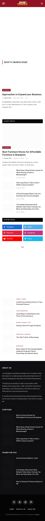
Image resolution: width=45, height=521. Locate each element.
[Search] (42, 3)
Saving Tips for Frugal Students (28, 325)
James (37, 514)
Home (12, 509)
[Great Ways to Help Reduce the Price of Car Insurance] (8, 314)
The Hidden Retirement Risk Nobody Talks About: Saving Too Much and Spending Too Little (28, 207)
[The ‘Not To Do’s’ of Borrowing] (8, 337)
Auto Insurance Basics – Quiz (27, 458)
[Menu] (3, 3)
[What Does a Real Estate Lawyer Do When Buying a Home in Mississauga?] (8, 173)
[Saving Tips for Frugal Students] (8, 325)
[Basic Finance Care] (22, 3)
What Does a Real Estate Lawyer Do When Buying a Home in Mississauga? (29, 172)
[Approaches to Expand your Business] (22, 80)
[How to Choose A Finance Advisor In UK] (8, 484)
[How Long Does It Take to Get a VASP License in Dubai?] (8, 185)
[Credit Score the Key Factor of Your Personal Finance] (8, 302)
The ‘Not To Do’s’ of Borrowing (27, 337)
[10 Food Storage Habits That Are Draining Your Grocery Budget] (8, 196)
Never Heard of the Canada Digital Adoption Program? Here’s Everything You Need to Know (29, 351)
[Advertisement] (22, 33)
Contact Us (21, 509)
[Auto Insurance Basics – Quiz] (8, 461)
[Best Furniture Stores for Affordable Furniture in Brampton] (22, 137)
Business (6, 90)
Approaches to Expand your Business (22, 94)
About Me (31, 509)
